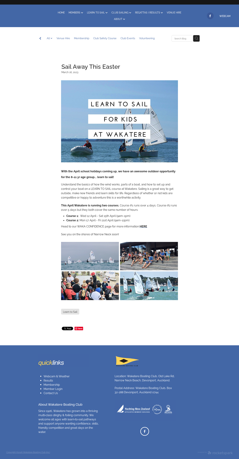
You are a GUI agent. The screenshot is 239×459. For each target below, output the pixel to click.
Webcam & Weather (57, 376)
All (49, 38)
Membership (81, 38)
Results (48, 380)
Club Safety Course (105, 38)
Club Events (128, 38)
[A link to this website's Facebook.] (210, 15)
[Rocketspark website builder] (215, 453)
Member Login (53, 389)
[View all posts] (40, 39)
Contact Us (51, 393)
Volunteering (147, 38)
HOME (61, 12)
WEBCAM (224, 15)
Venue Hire (63, 38)
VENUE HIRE (174, 12)
